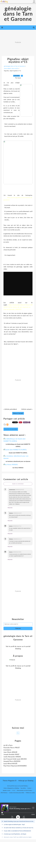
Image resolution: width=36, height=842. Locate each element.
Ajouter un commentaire (18, 483)
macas (19, 646)
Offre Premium (4, 792)
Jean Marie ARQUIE (10, 752)
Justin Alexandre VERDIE (12, 757)
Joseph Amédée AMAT (11, 754)
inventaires (7, 750)
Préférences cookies (30, 792)
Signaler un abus (7, 790)
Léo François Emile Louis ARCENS (15, 759)
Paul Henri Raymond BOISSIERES (15, 766)
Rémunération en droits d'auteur (24, 790)
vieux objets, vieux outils (11, 68)
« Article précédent (10, 409)
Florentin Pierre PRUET (11, 747)
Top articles (23, 788)
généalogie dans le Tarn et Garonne (18, 14)
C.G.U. (13, 790)
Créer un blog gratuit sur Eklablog (11, 788)
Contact (29, 788)
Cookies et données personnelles (16, 792)
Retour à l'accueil (18, 413)
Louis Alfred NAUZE (10, 763)
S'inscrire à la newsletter (10, 429)
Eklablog (30, 781)
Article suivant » (27, 409)
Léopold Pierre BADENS (11, 761)
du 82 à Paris (7, 745)
